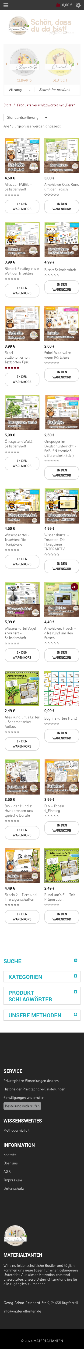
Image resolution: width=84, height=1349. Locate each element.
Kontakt (10, 1154)
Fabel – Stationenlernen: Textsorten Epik (17, 357)
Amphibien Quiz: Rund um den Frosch (61, 186)
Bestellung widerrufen (22, 1106)
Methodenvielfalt (16, 1130)
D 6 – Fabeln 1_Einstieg (54, 808)
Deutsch (59, 80)
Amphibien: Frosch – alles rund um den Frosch (60, 633)
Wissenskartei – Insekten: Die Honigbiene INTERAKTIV (56, 542)
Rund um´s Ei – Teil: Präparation (59, 897)
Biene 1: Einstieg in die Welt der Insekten (22, 270)
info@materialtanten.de (22, 1311)
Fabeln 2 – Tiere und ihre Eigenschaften (21, 897)
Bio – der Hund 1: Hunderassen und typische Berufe (19, 811)
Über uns (11, 1163)
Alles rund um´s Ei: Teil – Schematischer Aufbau (22, 722)
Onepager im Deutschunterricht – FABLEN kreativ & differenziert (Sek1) (60, 448)
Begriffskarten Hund (60, 718)
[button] (22, 206)
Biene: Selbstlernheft (60, 270)
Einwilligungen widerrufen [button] (24, 1097)
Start (7, 105)
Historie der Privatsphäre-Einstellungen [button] (34, 1089)
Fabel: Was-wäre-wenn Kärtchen (58, 355)
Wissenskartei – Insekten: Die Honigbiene (17, 539)
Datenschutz (14, 1188)
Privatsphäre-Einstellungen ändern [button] (31, 1080)
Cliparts (24, 80)
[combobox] (19, 90)
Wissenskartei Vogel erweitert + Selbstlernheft (20, 633)
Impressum (13, 1180)
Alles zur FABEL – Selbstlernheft (18, 186)
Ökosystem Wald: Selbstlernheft (18, 443)
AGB (7, 1171)
